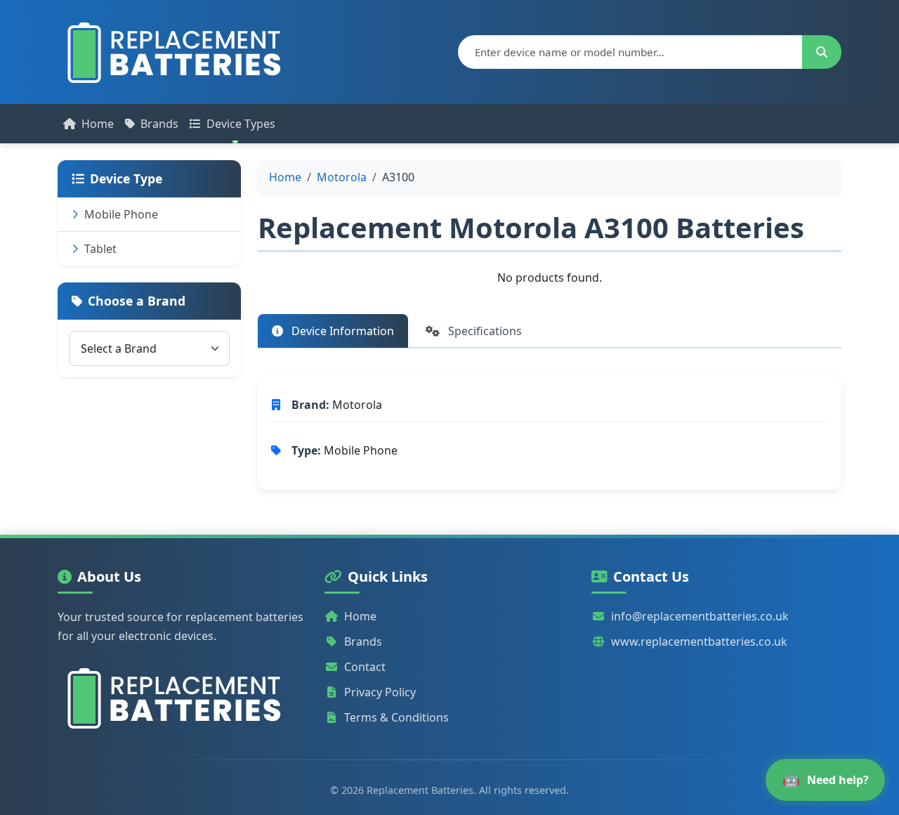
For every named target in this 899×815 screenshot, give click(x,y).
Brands (159, 123)
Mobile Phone (121, 214)
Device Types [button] (240, 123)
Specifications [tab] (483, 331)
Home (97, 123)
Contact (365, 666)
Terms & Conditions (396, 717)
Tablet (100, 248)
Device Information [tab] (341, 331)
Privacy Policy (380, 692)
